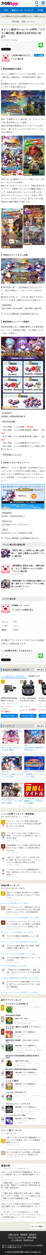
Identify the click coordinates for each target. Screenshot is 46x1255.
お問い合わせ (13, 1234)
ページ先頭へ (39, 1226)
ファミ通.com (16, 1240)
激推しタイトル (28, 21)
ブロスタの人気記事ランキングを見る (15, 966)
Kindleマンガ (34, 676)
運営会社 (32, 1234)
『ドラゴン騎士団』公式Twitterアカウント (21, 313)
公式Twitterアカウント (27, 287)
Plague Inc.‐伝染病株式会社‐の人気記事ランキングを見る (20, 978)
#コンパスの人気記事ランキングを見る (15, 903)
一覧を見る (40, 669)
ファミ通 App (9, 4)
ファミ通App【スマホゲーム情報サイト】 (16, 16)
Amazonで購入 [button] (9, 715)
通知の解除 (31, 1237)
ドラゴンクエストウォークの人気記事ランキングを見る (21, 917)
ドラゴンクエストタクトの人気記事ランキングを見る (20, 992)
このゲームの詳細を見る (24, 609)
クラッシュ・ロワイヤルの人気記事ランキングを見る (20, 942)
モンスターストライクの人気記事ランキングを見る (19, 954)
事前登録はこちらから (12, 454)
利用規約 (24, 1234)
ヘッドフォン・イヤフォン (14, 676)
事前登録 (15, 21)
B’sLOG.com (29, 1240)
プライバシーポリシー (17, 1237)
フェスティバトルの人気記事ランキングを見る (18, 932)
